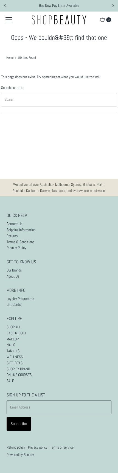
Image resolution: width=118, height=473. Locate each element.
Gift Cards (14, 304)
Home (9, 57)
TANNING (13, 351)
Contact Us (14, 224)
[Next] (112, 5)
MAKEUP (13, 339)
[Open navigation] (8, 20)
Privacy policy (37, 447)
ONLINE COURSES (19, 375)
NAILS (11, 345)
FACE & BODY (16, 333)
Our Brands (14, 270)
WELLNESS (15, 357)
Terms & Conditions (20, 242)
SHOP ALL (14, 327)
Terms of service (62, 447)
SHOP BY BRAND (18, 369)
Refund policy (16, 447)
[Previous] (5, 5)
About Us (13, 276)
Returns (12, 236)
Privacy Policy (16, 247)
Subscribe (19, 423)
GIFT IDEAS (15, 363)
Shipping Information (21, 230)
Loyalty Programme (20, 298)
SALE (10, 381)
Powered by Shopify (20, 454)
